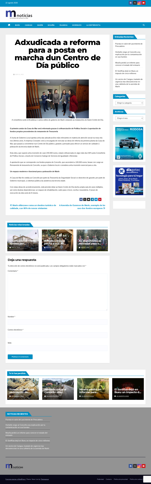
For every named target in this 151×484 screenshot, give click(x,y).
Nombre (11, 317)
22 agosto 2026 (17, 396)
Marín (40, 25)
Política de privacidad (121, 479)
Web (9, 343)
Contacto (109, 479)
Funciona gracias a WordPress (16, 479)
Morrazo (77, 25)
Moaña (51, 25)
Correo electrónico (15, 330)
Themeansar (45, 479)
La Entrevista (93, 25)
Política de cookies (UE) (137, 479)
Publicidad (100, 479)
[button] (144, 25)
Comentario (13, 271)
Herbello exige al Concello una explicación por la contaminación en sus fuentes (128, 54)
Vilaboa (63, 25)
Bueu (17, 25)
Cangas (28, 25)
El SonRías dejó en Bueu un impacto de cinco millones (127, 392)
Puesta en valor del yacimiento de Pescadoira (21, 392)
